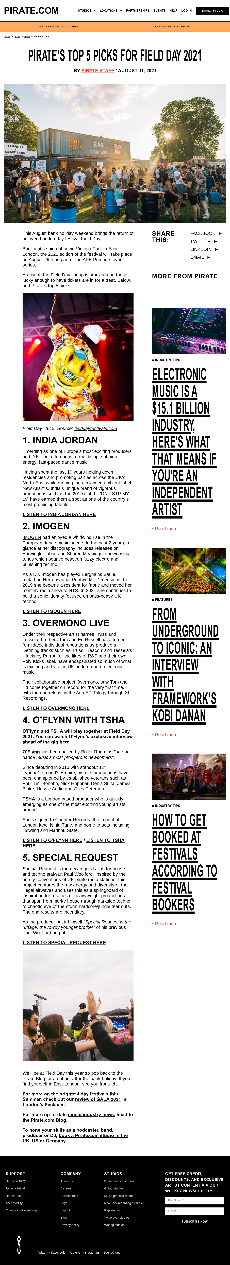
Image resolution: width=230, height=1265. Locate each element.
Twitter (204, 241)
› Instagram (91, 1252)
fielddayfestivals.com (95, 428)
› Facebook (57, 1252)
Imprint (65, 1210)
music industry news (91, 1114)
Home (7, 36)
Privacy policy (70, 1225)
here (64, 741)
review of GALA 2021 (98, 1099)
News (27, 36)
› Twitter (40, 1252)
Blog (17, 36)
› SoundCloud (111, 1252)
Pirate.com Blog (48, 1120)
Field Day (90, 238)
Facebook (206, 233)
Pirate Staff (97, 70)
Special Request (39, 868)
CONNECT (72, 26)
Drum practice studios (119, 1181)
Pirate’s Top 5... (42, 36)
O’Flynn (31, 751)
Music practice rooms (119, 1196)
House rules (14, 1196)
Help (174, 10)
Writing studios (114, 1225)
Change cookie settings (21, 1210)
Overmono (87, 682)
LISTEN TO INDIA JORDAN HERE (59, 514)
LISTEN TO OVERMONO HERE (56, 708)
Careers (66, 1188)
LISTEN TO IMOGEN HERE (52, 611)
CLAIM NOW (184, 26)
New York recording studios (123, 1203)
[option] (58, 27)
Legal (64, 1203)
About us (67, 1181)
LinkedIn (204, 249)
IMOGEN (32, 537)
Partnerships (69, 1196)
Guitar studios (113, 1188)
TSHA (29, 798)
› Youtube (73, 1252)
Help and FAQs (16, 1181)
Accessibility (14, 1203)
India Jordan (55, 456)
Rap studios (112, 1210)
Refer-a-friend (15, 1188)
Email (200, 257)
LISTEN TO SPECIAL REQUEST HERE (64, 942)
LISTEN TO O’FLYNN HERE (52, 840)
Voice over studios (116, 1217)
